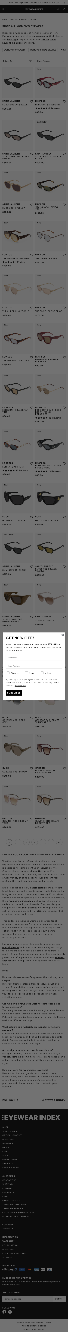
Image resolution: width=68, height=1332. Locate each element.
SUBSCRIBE (14, 692)
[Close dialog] (62, 634)
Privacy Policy (20, 686)
